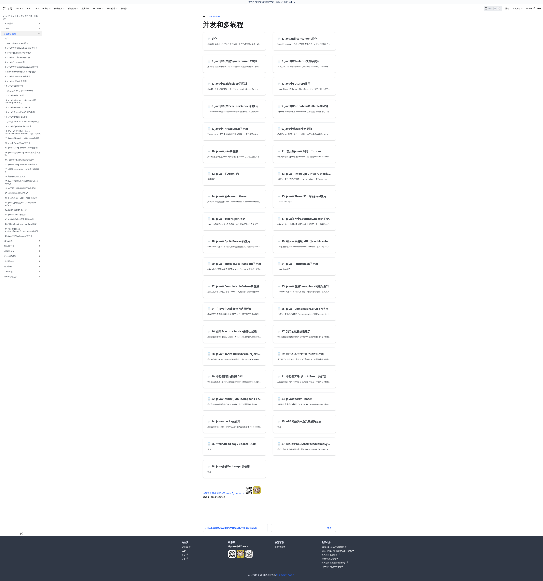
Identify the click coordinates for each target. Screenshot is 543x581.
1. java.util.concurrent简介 (16, 43)
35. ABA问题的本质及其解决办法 (19, 219)
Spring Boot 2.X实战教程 (333, 547)
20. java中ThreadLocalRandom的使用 (22, 138)
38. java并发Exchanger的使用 (18, 236)
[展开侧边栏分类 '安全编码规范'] (39, 256)
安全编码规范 (10, 256)
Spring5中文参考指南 (331, 566)
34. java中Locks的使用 (15, 214)
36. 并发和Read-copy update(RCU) (21, 224)
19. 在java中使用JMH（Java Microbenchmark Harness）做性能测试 (22, 132)
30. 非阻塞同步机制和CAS (16, 193)
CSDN (184, 551)
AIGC (29, 8)
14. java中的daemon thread (17, 107)
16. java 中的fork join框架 (16, 117)
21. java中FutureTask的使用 (17, 143)
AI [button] (36, 8)
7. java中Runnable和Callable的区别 (20, 71)
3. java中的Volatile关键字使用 (18, 53)
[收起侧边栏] (21, 533)
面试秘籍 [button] (517, 8)
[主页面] (204, 16)
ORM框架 (8, 271)
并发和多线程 (10, 33)
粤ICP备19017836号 (285, 575)
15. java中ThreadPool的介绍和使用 (20, 112)
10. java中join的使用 (14, 86)
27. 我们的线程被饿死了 (15, 176)
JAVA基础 (8, 23)
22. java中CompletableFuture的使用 (21, 147)
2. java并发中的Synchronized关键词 (21, 48)
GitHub (529, 8)
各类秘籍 (279, 547)
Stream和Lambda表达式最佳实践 (337, 551)
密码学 (124, 8)
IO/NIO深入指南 (329, 559)
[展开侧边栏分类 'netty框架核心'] (39, 276)
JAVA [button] (18, 8)
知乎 (184, 559)
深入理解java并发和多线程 (333, 562)
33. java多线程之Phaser (15, 210)
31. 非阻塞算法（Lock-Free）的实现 (21, 198)
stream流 (8, 241)
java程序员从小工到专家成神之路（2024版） (21, 17)
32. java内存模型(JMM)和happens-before (21, 203)
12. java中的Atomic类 (14, 95)
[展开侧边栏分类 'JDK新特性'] (39, 261)
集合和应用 (9, 246)
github (292, 2)
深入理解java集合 (329, 555)
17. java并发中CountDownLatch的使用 (22, 121)
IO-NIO (7, 28)
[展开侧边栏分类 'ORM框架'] (39, 271)
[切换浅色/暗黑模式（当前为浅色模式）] (539, 8)
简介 (6, 38)
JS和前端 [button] (111, 8)
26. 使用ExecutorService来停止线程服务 (22, 170)
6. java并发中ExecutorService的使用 (21, 67)
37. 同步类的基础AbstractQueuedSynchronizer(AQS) (21, 230)
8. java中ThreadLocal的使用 (17, 76)
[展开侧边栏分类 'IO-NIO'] (39, 28)
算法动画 (85, 8)
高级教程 (8, 266)
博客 (507, 8)
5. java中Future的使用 (15, 62)
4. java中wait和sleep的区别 (17, 57)
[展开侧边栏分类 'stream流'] (39, 241)
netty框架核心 (10, 276)
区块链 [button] (45, 8)
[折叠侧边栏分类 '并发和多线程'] (39, 33)
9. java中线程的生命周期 (16, 81)
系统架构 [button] (72, 8)
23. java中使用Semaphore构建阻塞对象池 (22, 153)
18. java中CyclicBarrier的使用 (18, 126)
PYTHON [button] (97, 8)
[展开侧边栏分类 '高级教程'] (39, 266)
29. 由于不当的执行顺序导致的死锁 (20, 188)
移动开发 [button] (58, 8)
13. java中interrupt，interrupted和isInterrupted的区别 (20, 101)
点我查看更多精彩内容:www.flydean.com (224, 493)
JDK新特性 (9, 261)
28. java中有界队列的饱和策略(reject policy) (21, 182)
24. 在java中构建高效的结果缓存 (19, 159)
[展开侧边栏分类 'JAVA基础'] (39, 23)
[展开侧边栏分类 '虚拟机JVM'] (39, 251)
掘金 (184, 555)
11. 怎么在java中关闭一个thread (19, 90)
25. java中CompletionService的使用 (21, 164)
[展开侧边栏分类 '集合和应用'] (39, 246)
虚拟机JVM (9, 251)
